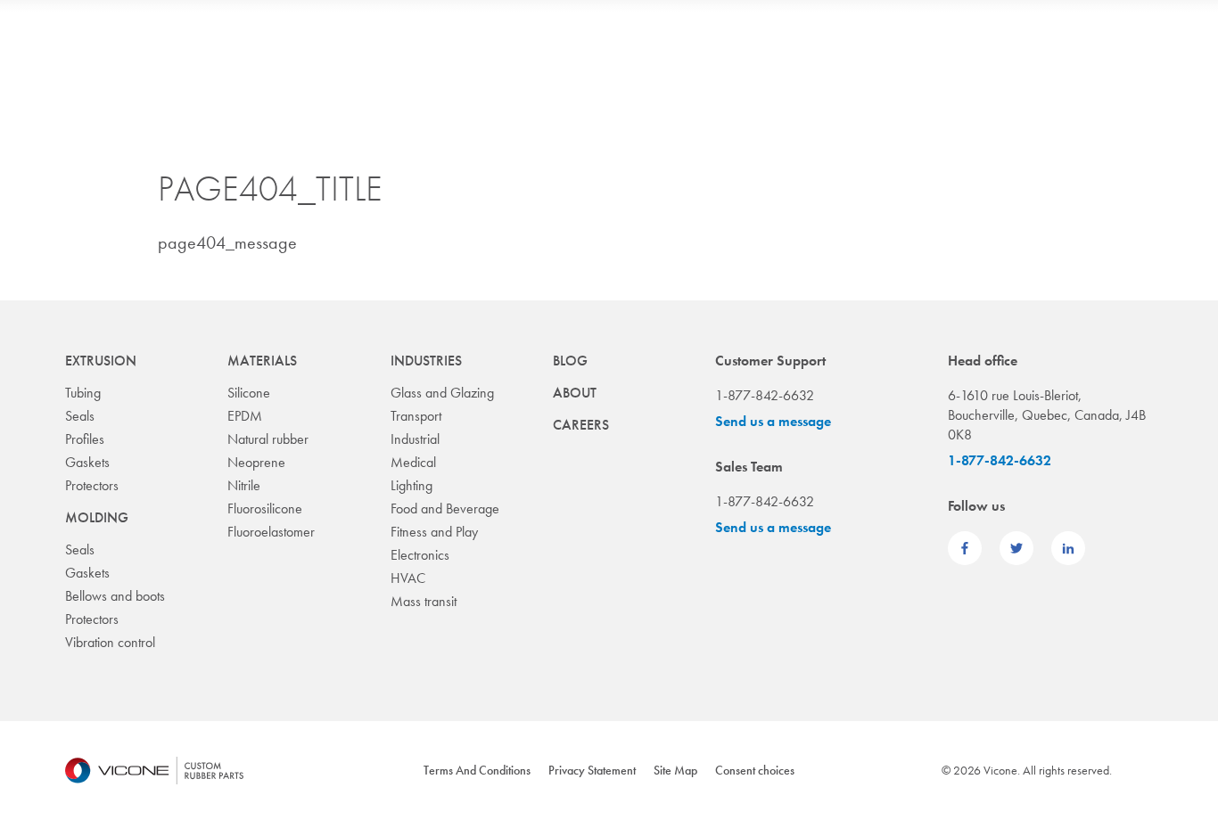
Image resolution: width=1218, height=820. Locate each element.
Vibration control (110, 642)
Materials (262, 360)
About (575, 392)
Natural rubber (268, 439)
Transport (416, 415)
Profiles (84, 439)
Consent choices (754, 770)
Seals (80, 415)
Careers (581, 424)
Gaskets (87, 462)
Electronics (420, 554)
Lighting (411, 485)
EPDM (244, 415)
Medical (413, 462)
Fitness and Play (434, 531)
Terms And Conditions (477, 770)
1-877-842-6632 (999, 460)
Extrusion (100, 360)
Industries (426, 360)
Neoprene (256, 462)
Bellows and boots (115, 595)
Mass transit (424, 601)
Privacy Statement (592, 770)
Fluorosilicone (264, 508)
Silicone (248, 392)
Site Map (675, 770)
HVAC (408, 578)
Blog (570, 360)
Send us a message (773, 421)
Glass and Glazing (442, 392)
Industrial (415, 439)
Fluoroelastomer (271, 531)
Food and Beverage (445, 508)
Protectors (92, 485)
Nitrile (243, 485)
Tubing (83, 392)
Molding (96, 517)
